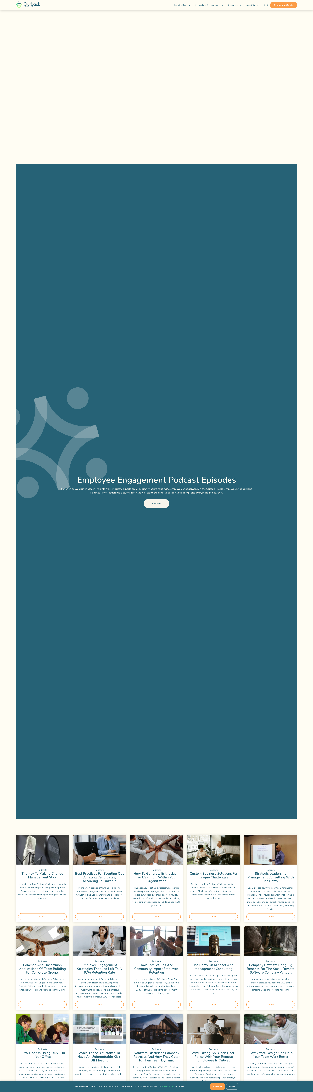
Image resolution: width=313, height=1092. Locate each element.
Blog (266, 5)
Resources (233, 5)
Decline (232, 1086)
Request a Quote (283, 5)
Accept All (217, 1086)
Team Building (180, 5)
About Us (250, 5)
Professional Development (207, 5)
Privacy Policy (168, 1086)
